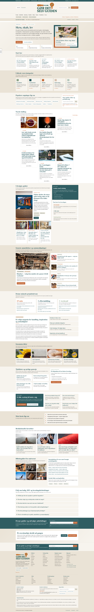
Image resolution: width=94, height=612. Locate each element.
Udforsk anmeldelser (72, 535)
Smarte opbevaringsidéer (59, 556)
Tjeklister (17, 579)
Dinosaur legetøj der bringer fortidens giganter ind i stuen (58, 472)
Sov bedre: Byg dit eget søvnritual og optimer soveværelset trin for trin (47, 135)
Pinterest (77, 19)
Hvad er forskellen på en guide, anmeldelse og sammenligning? (33, 514)
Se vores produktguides (22, 404)
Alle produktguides (50, 583)
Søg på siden (65, 583)
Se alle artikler (64, 535)
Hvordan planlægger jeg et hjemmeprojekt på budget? (31, 510)
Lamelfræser (49, 580)
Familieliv (30, 14)
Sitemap (44, 556)
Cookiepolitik (45, 559)
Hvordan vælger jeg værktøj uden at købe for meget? (31, 499)
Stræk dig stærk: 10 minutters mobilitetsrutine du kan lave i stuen (64, 122)
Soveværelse (33, 580)
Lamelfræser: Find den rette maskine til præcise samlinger (58, 470)
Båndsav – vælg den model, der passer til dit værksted (57, 467)
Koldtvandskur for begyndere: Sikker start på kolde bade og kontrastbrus (28, 155)
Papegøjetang (49, 579)
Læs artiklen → (29, 145)
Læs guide (36, 217)
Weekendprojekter (18, 580)
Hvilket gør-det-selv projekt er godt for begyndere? (30, 495)
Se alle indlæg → (75, 115)
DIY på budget (57, 554)
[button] (1, 51)
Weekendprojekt (55, 101)
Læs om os (17, 572)
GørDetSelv (21, 14)
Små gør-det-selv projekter (26, 0)
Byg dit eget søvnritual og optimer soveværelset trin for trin (67, 306)
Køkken (33, 579)
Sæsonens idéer (18, 583)
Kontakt (44, 554)
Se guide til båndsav (21, 283)
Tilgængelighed (45, 565)
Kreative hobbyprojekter (58, 559)
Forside (17, 14)
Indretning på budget (34, 0)
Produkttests (41, 14)
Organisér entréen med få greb (22, 310)
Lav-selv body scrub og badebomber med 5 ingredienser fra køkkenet (29, 134)
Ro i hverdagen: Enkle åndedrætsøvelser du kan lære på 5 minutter (46, 168)
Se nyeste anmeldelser (28, 42)
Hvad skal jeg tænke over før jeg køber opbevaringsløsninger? (33, 507)
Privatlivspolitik (23, 7)
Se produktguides (75, 7)
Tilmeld (75, 522)
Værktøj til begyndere (71, 45)
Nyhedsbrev (69, 19)
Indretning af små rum (58, 562)
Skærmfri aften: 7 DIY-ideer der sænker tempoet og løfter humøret (64, 167)
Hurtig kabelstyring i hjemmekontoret (23, 308)
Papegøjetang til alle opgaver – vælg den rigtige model (57, 469)
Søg (69, 7)
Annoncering (45, 562)
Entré (32, 583)
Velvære (37, 14)
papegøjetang (68, 104)
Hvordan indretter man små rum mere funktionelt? (31, 503)
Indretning (26, 14)
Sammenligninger (65, 580)
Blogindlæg (67, 0)
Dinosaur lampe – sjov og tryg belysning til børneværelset (58, 474)
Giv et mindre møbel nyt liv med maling (44, 311)
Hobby (34, 14)
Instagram (73, 19)
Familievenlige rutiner (51, 0)
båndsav (64, 104)
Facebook (60, 483)
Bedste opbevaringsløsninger (42, 0)
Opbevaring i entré (39, 101)
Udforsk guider (19, 42)
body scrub (71, 104)
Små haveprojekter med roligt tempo (65, 308)
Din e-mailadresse (52, 520)
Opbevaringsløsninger (62, 593)
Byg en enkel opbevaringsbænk (64, 310)
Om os (70, 0)
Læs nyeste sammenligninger (33, 404)
